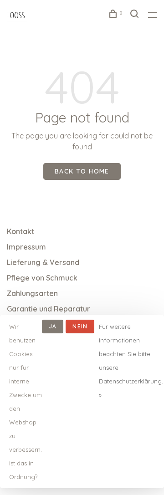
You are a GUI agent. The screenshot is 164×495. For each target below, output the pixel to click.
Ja (52, 326)
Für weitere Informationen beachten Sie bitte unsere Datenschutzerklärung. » (131, 360)
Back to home (82, 171)
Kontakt (20, 231)
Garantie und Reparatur (48, 308)
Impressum (26, 246)
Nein (79, 326)
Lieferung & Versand (43, 262)
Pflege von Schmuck (42, 277)
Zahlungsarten (32, 293)
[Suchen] (135, 15)
